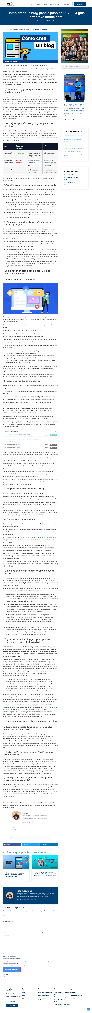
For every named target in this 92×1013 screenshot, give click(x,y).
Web (11, 29)
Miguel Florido (54, 4)
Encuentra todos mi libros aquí (27, 822)
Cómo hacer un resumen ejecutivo (74, 148)
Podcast (45, 4)
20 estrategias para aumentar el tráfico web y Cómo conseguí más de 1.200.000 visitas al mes (45, 873)
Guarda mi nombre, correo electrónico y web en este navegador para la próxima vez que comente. (31, 932)
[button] (12, 844)
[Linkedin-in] (11, 993)
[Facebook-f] (71, 120)
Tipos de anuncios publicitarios (73, 151)
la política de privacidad (21, 953)
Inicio (32, 4)
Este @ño (6, 974)
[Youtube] (13, 993)
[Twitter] (65, 120)
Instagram (14, 829)
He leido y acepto (16, 953)
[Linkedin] (11, 838)
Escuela (79, 4)
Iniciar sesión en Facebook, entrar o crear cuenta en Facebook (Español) (14, 874)
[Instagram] (68, 120)
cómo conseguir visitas (47, 537)
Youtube (13, 832)
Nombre (5, 915)
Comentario (6, 935)
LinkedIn (13, 827)
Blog (38, 4)
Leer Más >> (8, 879)
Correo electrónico (8, 921)
